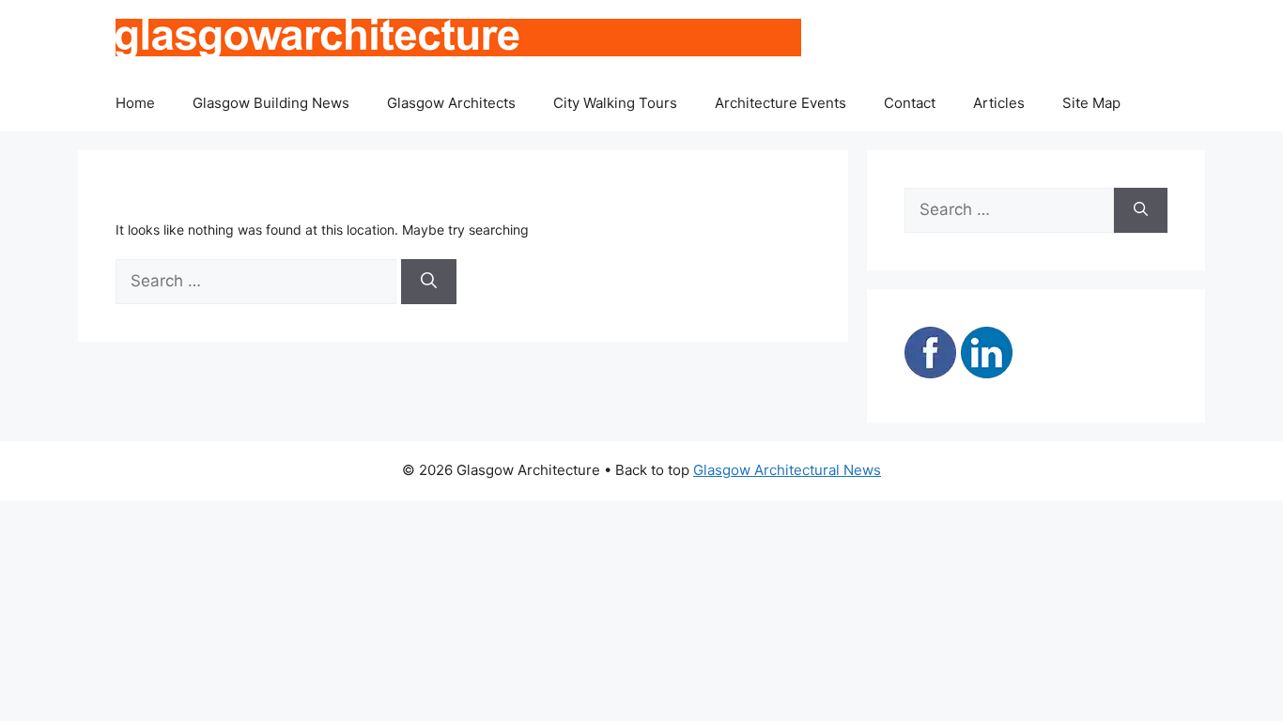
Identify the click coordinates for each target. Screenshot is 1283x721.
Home (135, 103)
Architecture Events (780, 103)
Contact (909, 103)
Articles (999, 103)
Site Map (1091, 103)
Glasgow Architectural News (787, 470)
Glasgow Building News (271, 103)
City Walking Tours (615, 103)
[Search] (428, 281)
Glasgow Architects (451, 103)
